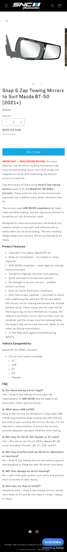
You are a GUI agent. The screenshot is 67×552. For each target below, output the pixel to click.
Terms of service (27, 549)
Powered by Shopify (37, 544)
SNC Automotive (20, 544)
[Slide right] (40, 84)
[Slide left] (26, 84)
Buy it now (33, 152)
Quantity (6, 115)
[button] (6, 5)
